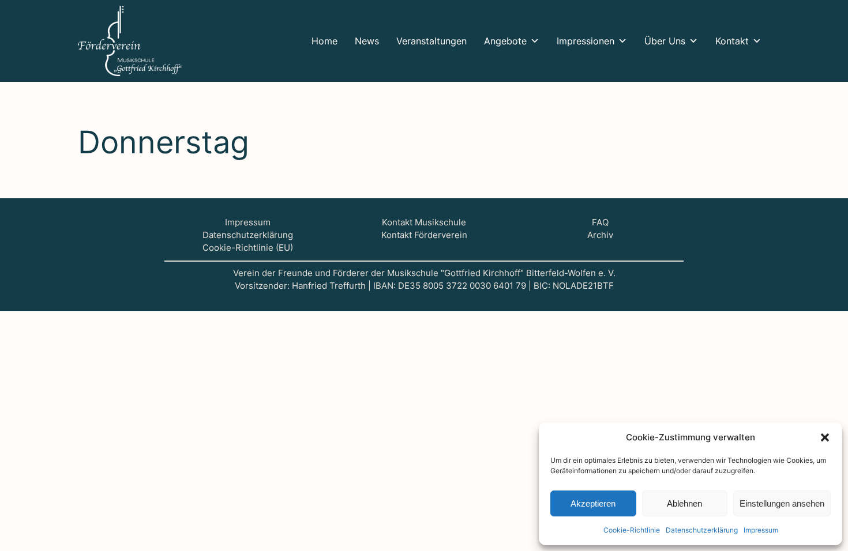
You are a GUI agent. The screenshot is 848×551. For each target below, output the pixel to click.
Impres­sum (761, 530)
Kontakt (732, 41)
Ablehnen (684, 503)
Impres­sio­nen (585, 41)
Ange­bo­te (505, 41)
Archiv (600, 235)
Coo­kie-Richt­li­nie (631, 530)
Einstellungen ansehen (782, 503)
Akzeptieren (593, 503)
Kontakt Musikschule (424, 222)
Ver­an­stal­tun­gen (431, 41)
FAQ (600, 222)
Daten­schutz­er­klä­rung (702, 530)
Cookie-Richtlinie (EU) (247, 248)
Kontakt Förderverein (424, 235)
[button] (825, 437)
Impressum (248, 222)
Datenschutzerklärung (247, 235)
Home (324, 41)
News (367, 41)
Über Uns (664, 41)
